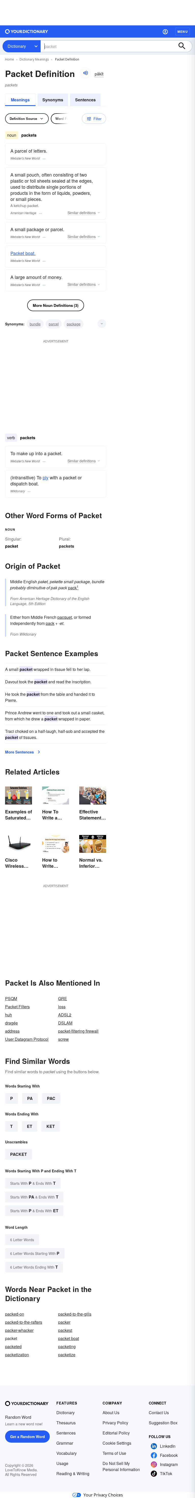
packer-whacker (19, 1330)
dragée (11, 1023)
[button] (165, 31)
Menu (182, 31)
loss (62, 1007)
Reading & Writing (72, 1473)
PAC (51, 1098)
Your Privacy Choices (103, 1495)
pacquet (64, 617)
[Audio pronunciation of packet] (85, 73)
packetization (17, 1355)
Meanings (20, 100)
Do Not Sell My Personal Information (121, 1466)
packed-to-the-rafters (23, 1322)
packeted (13, 1346)
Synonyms (52, 100)
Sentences (85, 100)
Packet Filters (17, 1007)
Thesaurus (66, 1423)
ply (45, 477)
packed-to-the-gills (74, 1314)
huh (8, 1015)
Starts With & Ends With (33, 1183)
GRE (62, 998)
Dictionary (17, 46)
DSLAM (65, 1023)
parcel (54, 323)
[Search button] (184, 46)
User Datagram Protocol (26, 1039)
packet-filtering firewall (78, 1031)
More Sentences (19, 752)
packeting (67, 1346)
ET (29, 1126)
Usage (62, 1463)
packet (18, 1154)
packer (64, 1322)
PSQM (11, 998)
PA (30, 1098)
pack (73, 588)
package (73, 323)
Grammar (64, 1443)
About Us (111, 1412)
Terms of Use (114, 1453)
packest (65, 1330)
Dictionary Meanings (34, 59)
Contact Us (159, 1412)
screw (63, 1039)
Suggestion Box (163, 1423)
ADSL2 (64, 1015)
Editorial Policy (116, 1433)
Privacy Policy (115, 1423)
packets (66, 546)
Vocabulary (66, 1453)
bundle (35, 323)
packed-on (14, 1314)
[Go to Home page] (26, 31)
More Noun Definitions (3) (55, 305)
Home (9, 59)
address (12, 1031)
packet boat (68, 1338)
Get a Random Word (27, 1436)
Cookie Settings (117, 1443)
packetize (66, 1355)
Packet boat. (23, 253)
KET (50, 1126)
